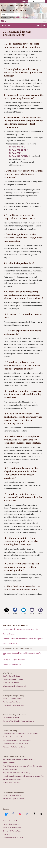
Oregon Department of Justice (16, 5)
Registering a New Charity (11, 702)
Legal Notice (7, 834)
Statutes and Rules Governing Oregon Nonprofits (20, 629)
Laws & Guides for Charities (13, 756)
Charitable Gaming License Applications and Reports (20, 733)
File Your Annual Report (11, 717)
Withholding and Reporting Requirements (17, 740)
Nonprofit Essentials (10, 769)
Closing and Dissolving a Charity (13, 705)
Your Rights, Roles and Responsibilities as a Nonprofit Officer (21, 654)
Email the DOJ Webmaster (12, 827)
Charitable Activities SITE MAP (13, 837)
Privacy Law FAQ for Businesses (13, 798)
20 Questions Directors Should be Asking (17, 648)
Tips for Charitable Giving (11, 676)
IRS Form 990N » (16, 153)
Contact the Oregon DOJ (11, 824)
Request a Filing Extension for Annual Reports (18, 721)
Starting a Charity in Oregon (12, 698)
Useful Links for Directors (12, 664)
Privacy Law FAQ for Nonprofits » (14, 659)
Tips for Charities (9, 634)
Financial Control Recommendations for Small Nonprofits (23, 639)
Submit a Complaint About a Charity (15, 686)
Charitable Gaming (10, 731)
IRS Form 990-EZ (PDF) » (19, 150)
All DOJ (25, 17)
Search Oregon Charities (11, 683)
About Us (25, 1)
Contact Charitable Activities (12, 821)
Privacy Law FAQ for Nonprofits (13, 779)
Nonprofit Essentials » (10, 643)
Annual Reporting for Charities (14, 715)
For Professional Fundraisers (13, 792)
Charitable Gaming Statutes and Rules (15, 743)
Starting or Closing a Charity (13, 696)
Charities (17, 17)
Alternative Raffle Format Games (14, 747)
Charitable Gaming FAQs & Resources (15, 737)
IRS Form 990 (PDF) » (18, 147)
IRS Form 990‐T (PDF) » (18, 156)
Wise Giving (7, 673)
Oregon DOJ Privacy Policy (12, 831)
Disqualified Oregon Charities (13, 679)
